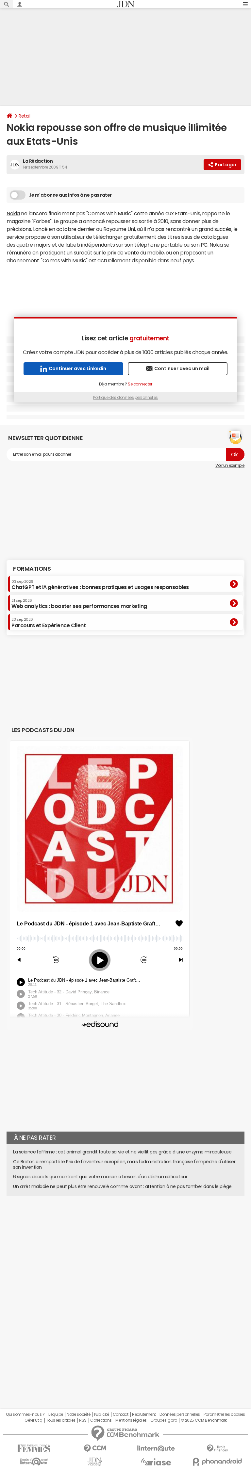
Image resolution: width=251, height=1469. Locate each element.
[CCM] (95, 1449)
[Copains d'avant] (33, 1462)
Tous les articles (60, 1420)
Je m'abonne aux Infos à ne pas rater (70, 195)
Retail (24, 116)
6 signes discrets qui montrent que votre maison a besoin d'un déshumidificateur (100, 1176)
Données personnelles (179, 1414)
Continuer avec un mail (181, 368)
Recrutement (144, 1414)
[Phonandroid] (217, 1462)
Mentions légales (130, 1420)
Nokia (13, 213)
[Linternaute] (156, 1448)
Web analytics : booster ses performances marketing (79, 604)
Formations (32, 569)
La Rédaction (38, 161)
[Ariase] (156, 1461)
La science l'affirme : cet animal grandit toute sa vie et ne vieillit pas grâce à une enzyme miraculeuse (122, 1152)
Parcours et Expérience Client (48, 623)
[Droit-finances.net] (217, 1449)
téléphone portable (158, 244)
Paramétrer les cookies (224, 1414)
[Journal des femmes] (33, 1449)
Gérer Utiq (33, 1420)
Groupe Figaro (163, 1420)
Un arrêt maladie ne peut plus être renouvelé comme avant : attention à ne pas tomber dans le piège (122, 1186)
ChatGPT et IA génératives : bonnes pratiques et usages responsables (100, 585)
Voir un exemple (229, 465)
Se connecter (140, 384)
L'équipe (55, 1414)
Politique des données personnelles (125, 398)
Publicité (101, 1414)
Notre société (78, 1414)
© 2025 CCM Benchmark (204, 1420)
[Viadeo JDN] (95, 1462)
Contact (120, 1414)
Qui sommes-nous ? (25, 1414)
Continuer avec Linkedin (77, 368)
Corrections (101, 1420)
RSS (83, 1420)
